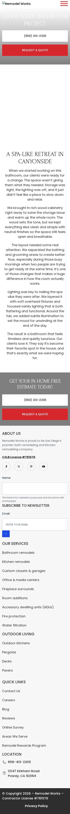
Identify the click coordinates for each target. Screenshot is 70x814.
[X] (19, 466)
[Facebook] (6, 466)
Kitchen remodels (16, 561)
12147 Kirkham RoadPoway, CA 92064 (23, 773)
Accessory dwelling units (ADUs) (28, 607)
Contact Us (11, 691)
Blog (5, 709)
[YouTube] (43, 466)
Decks (7, 661)
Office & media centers (20, 580)
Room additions (15, 598)
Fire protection (13, 616)
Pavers (7, 670)
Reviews (8, 718)
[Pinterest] (31, 466)
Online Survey (13, 727)
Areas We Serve (14, 736)
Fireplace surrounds (18, 589)
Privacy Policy (36, 806)
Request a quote (35, 50)
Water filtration (14, 625)
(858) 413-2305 (35, 36)
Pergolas (9, 652)
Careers (8, 700)
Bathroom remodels (18, 552)
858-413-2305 (19, 762)
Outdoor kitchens (16, 643)
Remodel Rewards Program (24, 745)
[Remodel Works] (16, 3)
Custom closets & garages (23, 571)
